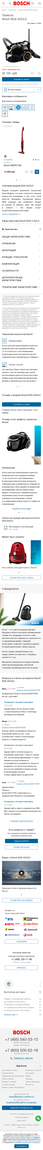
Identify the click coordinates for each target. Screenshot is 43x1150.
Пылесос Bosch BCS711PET (28, 784)
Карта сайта (21, 1121)
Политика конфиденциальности (21, 1114)
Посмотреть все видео (21, 900)
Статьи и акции (8, 1085)
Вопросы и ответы (33, 1070)
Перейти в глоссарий (21, 509)
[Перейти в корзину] (39, 3)
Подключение (7, 1073)
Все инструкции (14, 90)
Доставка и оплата (10, 1070)
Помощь (28, 1079)
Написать (21, 968)
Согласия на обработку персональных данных (24, 1141)
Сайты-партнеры (32, 1082)
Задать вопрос (21, 841)
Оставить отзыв (21, 404)
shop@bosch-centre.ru (21, 1096)
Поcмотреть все (21, 847)
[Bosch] (21, 3)
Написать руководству (21, 1108)
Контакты (29, 1085)
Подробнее (21, 942)
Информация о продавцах (31, 1142)
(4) (38, 160)
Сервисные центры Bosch (13, 1076)
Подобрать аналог (21, 79)
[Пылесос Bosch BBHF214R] (21, 140)
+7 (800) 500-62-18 (21, 1050)
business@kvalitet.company (22, 1102)
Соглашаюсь (21, 1146)
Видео (28, 1076)
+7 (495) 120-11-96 (21, 959)
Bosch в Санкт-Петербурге (13, 1087)
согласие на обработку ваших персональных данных (22, 1136)
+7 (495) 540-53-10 (21, 1039)
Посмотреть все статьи (21, 578)
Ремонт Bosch (8, 1079)
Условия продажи (21, 1117)
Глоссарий (29, 1073)
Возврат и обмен (9, 1082)
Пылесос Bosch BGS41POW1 (28, 690)
